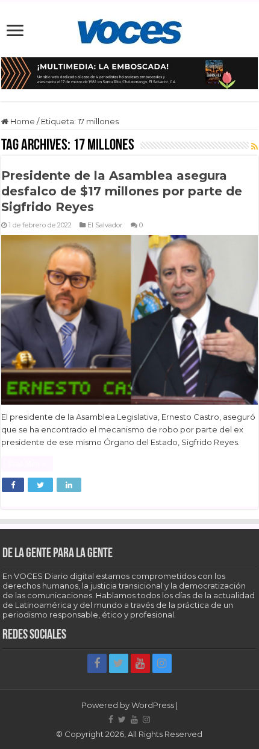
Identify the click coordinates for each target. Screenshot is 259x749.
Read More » (27, 464)
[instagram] (162, 663)
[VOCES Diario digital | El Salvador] (130, 29)
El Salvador (105, 225)
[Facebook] (97, 663)
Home (21, 121)
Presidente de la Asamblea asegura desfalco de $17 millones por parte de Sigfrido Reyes (121, 191)
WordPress (152, 705)
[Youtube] (140, 663)
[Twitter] (118, 663)
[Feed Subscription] (254, 146)
